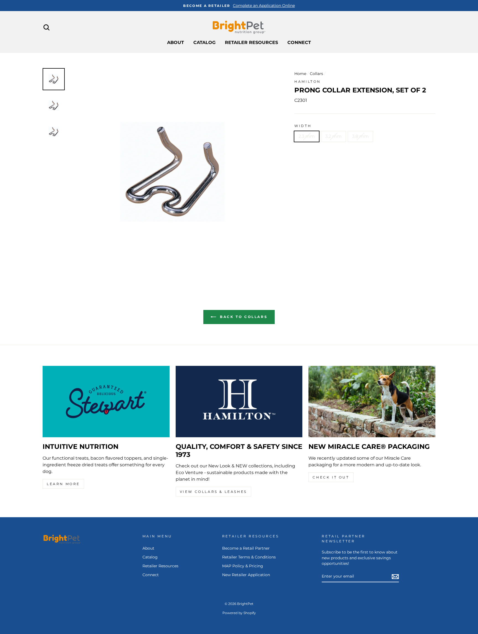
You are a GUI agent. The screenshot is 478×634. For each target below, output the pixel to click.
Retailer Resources (251, 42)
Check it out (331, 477)
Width (302, 126)
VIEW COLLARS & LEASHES (213, 492)
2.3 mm (306, 136)
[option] (239, 5)
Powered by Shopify (239, 613)
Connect (299, 42)
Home (300, 73)
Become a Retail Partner (246, 548)
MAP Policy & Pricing (242, 566)
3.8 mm (360, 136)
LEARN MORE (63, 484)
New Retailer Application (246, 575)
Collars (316, 73)
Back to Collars (243, 317)
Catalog (204, 42)
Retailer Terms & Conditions (249, 557)
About (175, 42)
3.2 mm (333, 136)
